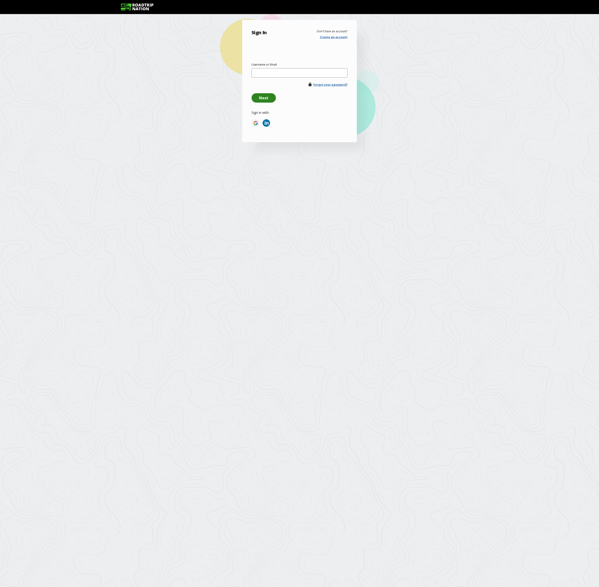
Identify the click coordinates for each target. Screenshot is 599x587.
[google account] (255, 123)
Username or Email (264, 65)
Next (263, 97)
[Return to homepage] (137, 7)
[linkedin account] (266, 123)
